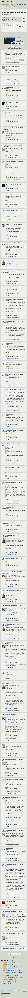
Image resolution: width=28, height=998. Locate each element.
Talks (7, 10)
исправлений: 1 (18, 337)
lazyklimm (7, 674)
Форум (2, 7)
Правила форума (9, 990)
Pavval (7, 69)
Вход (25, 4)
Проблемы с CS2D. (10, 962)
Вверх (25, 990)
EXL (6, 475)
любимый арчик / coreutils (14, 12)
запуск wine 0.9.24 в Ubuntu (12, 966)
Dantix (6, 403)
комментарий (9, 87)
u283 (6, 564)
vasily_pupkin (8, 104)
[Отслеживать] (23, 22)
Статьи (13, 4)
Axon (6, 583)
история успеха (7, 14)
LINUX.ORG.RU (6, 2)
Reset (6, 263)
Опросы (7, 7)
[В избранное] (23, 18)
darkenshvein (8, 436)
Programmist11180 (9, 79)
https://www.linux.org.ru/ (5, 993)
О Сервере (3, 990)
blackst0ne (7, 366)
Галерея (8, 4)
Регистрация (19, 4)
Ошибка (8, 964)
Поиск (15, 7)
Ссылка (4, 30)
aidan (6, 422)
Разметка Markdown (18, 990)
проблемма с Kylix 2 (11, 975)
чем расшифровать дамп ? (12, 977)
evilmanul (7, 904)
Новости (3, 4)
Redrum (7, 120)
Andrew (7, 751)
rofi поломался (9, 979)
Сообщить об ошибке (5, 991)
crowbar (7, 186)
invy (6, 203)
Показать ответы (10, 62)
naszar (7, 94)
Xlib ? (7, 983)
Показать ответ (9, 97)
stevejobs (7, 235)
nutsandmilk (8, 137)
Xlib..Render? (9, 981)
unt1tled (7, 23)
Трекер (11, 7)
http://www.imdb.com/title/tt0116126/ (13, 525)
